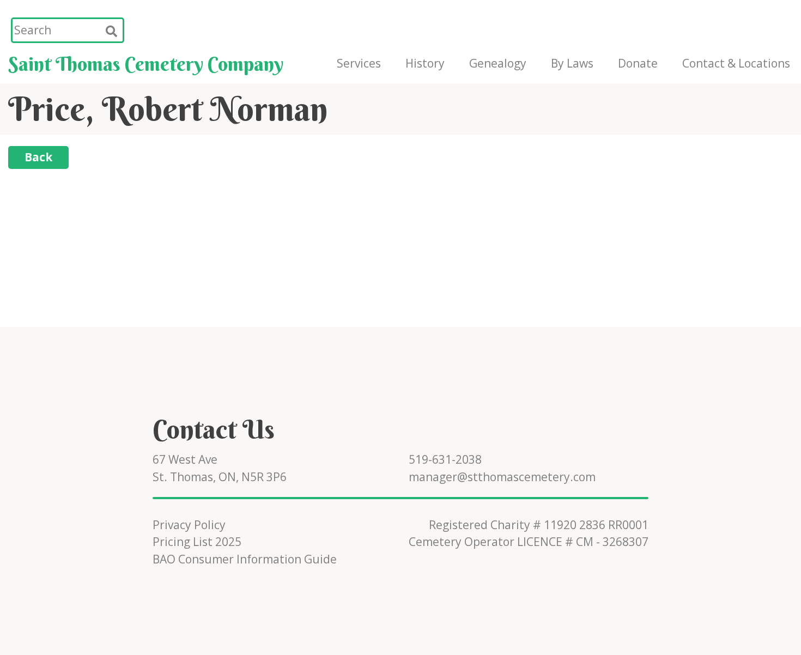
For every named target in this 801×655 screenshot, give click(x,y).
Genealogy (497, 63)
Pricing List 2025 (197, 541)
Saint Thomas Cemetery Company (145, 64)
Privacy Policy (189, 524)
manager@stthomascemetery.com (502, 476)
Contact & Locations (736, 63)
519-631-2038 (445, 459)
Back (38, 157)
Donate (638, 63)
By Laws (572, 63)
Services (359, 63)
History (425, 63)
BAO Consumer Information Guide (245, 559)
